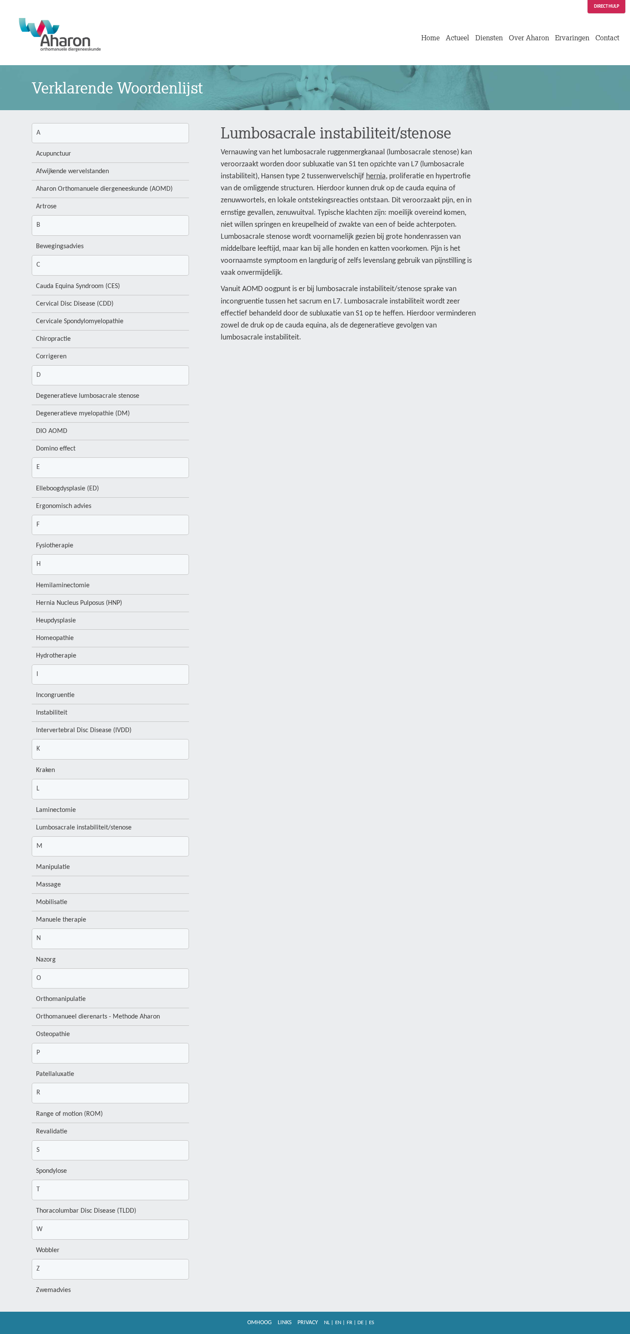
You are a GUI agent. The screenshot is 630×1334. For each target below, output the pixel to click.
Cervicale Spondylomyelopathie (79, 321)
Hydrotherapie (56, 655)
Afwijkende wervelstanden (72, 171)
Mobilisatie (51, 902)
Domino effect (55, 448)
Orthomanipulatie (61, 999)
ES (371, 1322)
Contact (607, 37)
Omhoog (259, 1322)
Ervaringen (572, 37)
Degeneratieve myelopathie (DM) (83, 413)
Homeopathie (55, 638)
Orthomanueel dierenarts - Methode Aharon (98, 1016)
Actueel (457, 37)
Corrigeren (51, 356)
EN (338, 1322)
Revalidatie (51, 1131)
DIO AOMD (51, 431)
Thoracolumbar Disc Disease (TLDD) (86, 1211)
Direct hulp (606, 6)
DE (360, 1322)
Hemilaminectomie (63, 585)
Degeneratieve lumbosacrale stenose (87, 396)
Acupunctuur (53, 153)
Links (284, 1322)
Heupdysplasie (56, 620)
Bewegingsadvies (60, 246)
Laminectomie (56, 810)
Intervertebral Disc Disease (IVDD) (84, 730)
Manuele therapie (61, 919)
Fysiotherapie (54, 545)
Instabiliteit (51, 712)
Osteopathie (53, 1034)
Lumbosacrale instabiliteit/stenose (84, 827)
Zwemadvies (53, 1290)
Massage (48, 884)
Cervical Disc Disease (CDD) (75, 303)
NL (327, 1322)
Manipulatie (53, 867)
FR (349, 1322)
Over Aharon (529, 37)
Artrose (46, 206)
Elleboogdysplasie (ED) (67, 488)
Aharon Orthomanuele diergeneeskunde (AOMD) (104, 189)
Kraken (45, 770)
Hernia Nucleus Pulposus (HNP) (79, 603)
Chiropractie (53, 339)
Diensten (489, 37)
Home (430, 37)
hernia (376, 176)
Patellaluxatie (55, 1074)
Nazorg (46, 959)
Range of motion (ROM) (69, 1114)
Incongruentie (55, 695)
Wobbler (48, 1250)
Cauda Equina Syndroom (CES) (78, 286)
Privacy (307, 1322)
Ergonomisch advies (63, 506)
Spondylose (51, 1171)
